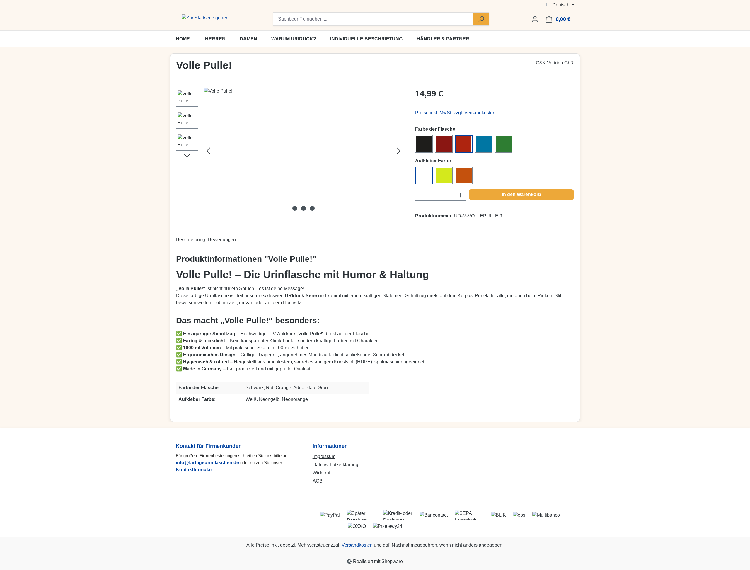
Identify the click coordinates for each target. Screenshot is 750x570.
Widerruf (321, 472)
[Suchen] (481, 19)
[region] (289, 151)
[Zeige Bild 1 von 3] (294, 208)
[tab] (190, 240)
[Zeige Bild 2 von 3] (303, 208)
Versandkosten (357, 544)
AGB (318, 481)
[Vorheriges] (208, 150)
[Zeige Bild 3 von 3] (312, 208)
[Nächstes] (398, 150)
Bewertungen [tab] (222, 239)
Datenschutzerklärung (335, 464)
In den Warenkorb (521, 194)
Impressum (324, 456)
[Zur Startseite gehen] (205, 18)
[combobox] (373, 19)
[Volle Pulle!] (303, 151)
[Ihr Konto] (535, 19)
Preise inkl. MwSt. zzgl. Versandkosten (455, 112)
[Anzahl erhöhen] (460, 195)
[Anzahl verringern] (421, 195)
